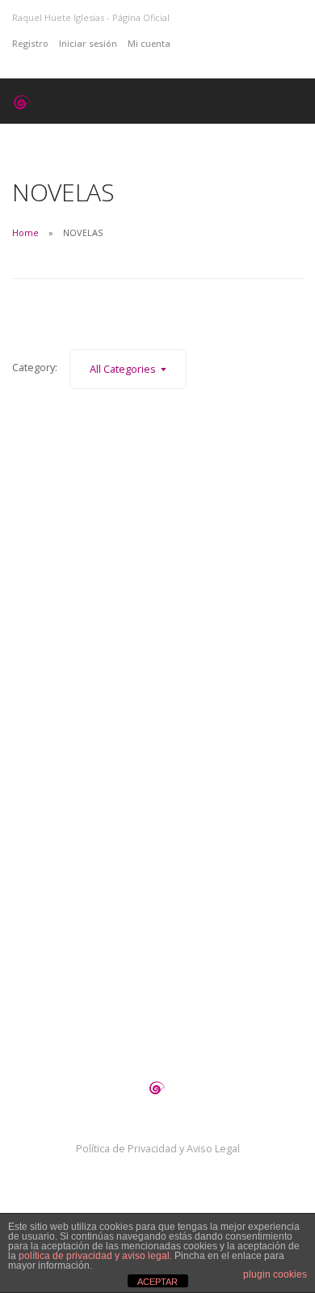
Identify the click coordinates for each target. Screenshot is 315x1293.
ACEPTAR (157, 1282)
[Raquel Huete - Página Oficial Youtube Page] (216, 43)
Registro (30, 43)
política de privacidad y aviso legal (94, 1255)
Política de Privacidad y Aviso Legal (158, 1148)
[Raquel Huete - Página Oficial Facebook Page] (200, 43)
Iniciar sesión (88, 43)
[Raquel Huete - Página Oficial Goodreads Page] (231, 43)
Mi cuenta (149, 43)
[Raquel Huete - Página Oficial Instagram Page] (185, 43)
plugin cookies (275, 1274)
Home (25, 232)
